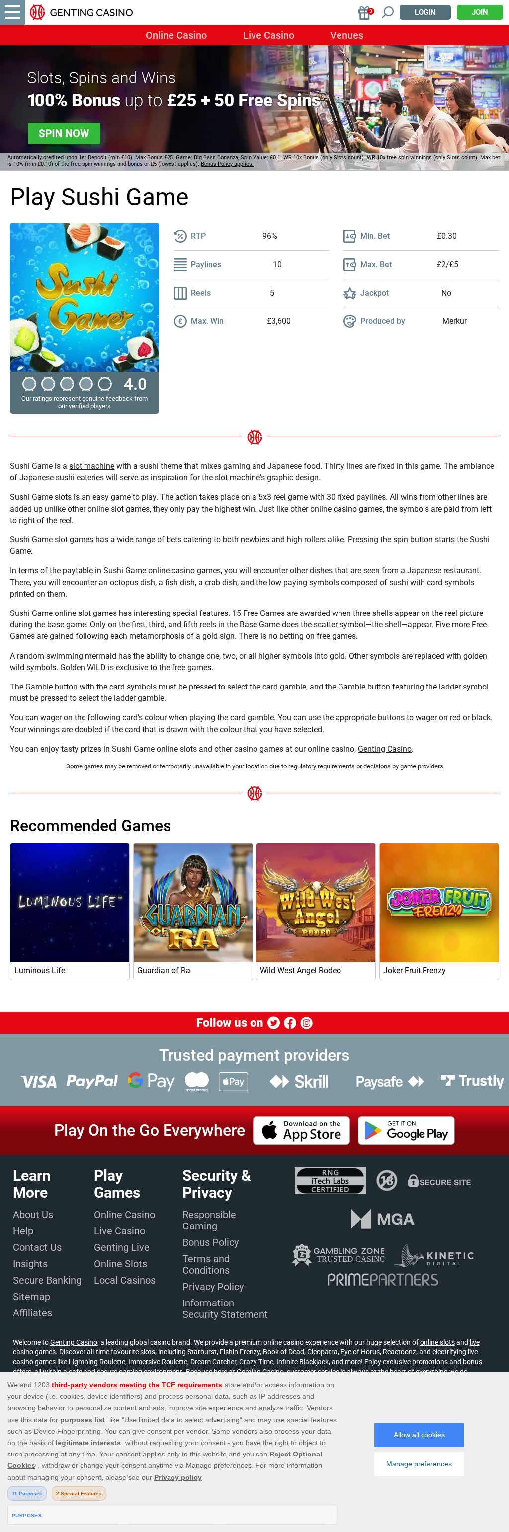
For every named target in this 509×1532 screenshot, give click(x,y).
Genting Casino (385, 749)
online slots (437, 1342)
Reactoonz (399, 1352)
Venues (346, 35)
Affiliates (32, 1313)
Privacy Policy (213, 1287)
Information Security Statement (225, 1308)
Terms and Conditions (206, 1264)
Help (23, 1231)
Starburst (202, 1352)
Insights (30, 1264)
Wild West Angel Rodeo (300, 970)
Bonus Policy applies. (227, 164)
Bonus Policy (210, 1242)
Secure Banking (47, 1280)
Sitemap (31, 1296)
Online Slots (120, 1264)
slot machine (91, 466)
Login (425, 12)
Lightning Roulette (97, 1362)
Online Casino (176, 35)
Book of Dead (283, 1352)
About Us (33, 1215)
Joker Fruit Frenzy (414, 970)
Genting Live (122, 1247)
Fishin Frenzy (240, 1352)
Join (480, 12)
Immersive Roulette (157, 1362)
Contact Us (37, 1247)
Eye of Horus (360, 1352)
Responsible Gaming (209, 1220)
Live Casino (268, 35)
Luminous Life (39, 970)
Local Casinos (125, 1280)
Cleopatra (322, 1352)
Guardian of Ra (163, 970)
